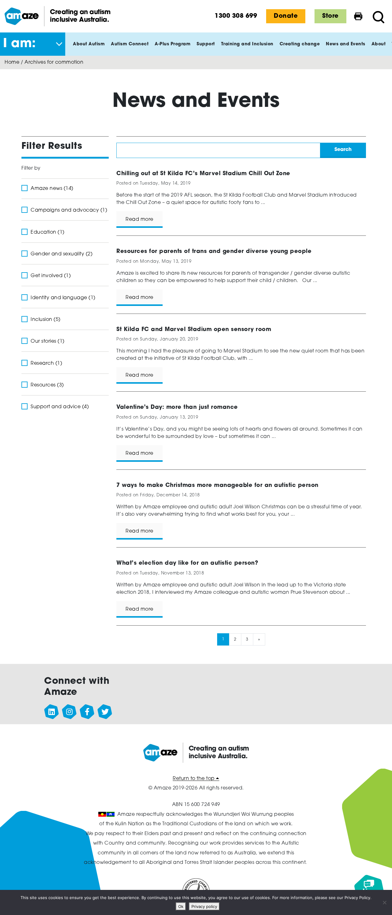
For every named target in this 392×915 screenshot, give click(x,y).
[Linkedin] (51, 712)
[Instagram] (69, 712)
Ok (180, 906)
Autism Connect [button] (130, 44)
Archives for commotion (53, 62)
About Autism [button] (89, 44)
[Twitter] (105, 712)
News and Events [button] (345, 44)
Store (330, 16)
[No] (384, 902)
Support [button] (206, 44)
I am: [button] (19, 44)
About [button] (378, 44)
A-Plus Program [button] (172, 44)
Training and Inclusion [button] (247, 44)
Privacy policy (204, 906)
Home (12, 62)
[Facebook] (87, 712)
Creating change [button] (300, 44)
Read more (139, 219)
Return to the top (194, 778)
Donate (286, 16)
